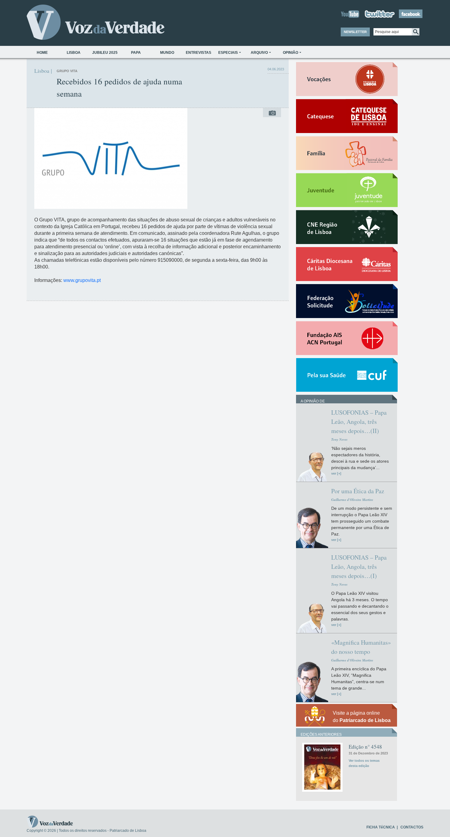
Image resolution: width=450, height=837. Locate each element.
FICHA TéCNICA (380, 827)
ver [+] (336, 473)
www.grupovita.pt (82, 280)
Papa (136, 52)
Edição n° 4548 (365, 746)
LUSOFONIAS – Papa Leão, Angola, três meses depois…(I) (359, 566)
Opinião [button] (290, 52)
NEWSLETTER (355, 32)
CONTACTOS (411, 827)
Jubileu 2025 (105, 52)
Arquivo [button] (259, 52)
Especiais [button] (228, 52)
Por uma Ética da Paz (357, 491)
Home (42, 52)
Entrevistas (198, 52)
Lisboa (74, 52)
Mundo (167, 52)
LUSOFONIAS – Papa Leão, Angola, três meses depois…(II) (359, 421)
